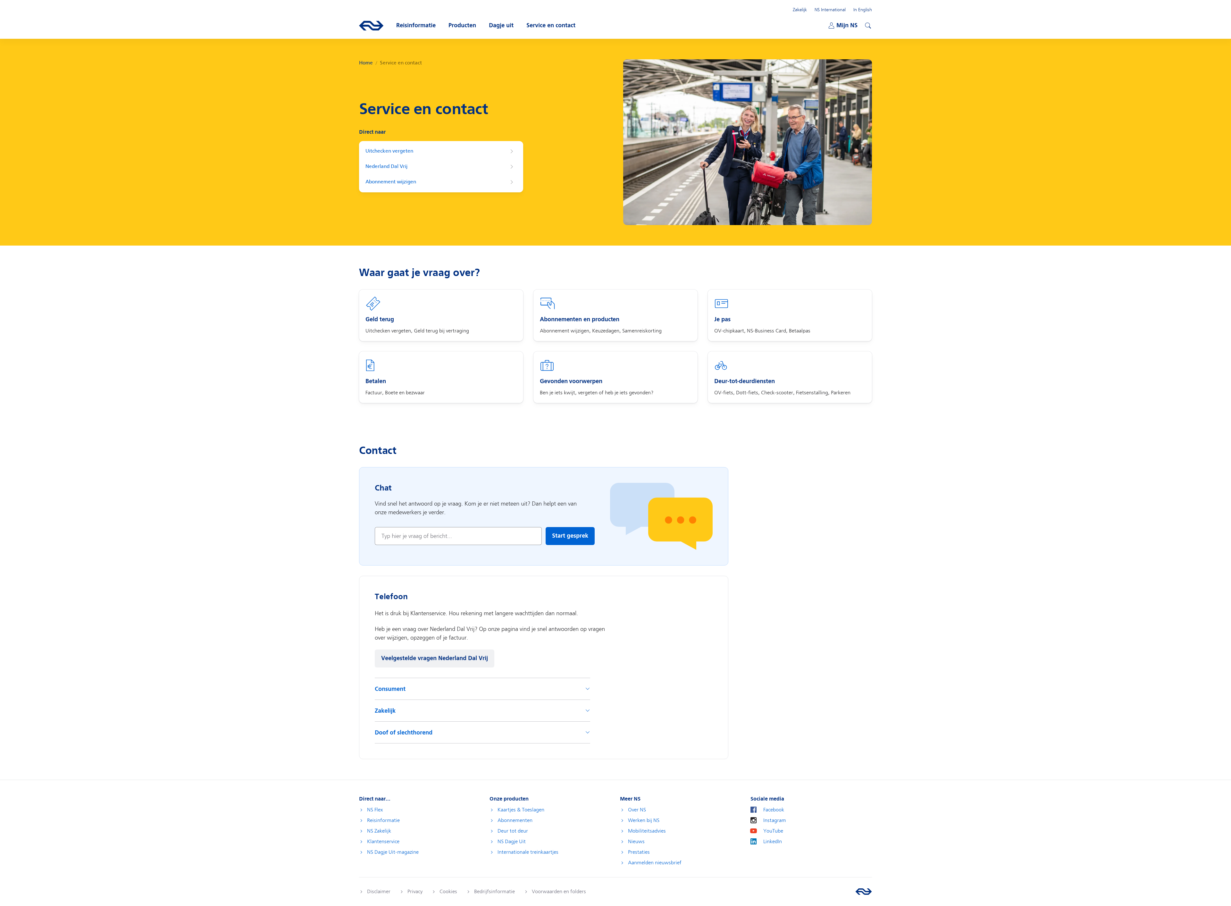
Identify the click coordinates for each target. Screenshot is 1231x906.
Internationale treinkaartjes (528, 852)
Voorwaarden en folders (559, 891)
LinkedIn (772, 841)
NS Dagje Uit (512, 841)
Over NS (637, 810)
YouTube (773, 831)
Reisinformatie (383, 820)
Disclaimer (378, 891)
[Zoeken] (867, 24)
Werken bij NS (643, 820)
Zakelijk (800, 9)
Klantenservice (383, 841)
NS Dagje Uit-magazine (393, 852)
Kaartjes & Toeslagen (521, 810)
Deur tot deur (513, 831)
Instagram (774, 820)
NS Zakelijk (379, 831)
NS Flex (375, 810)
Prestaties (639, 852)
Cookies (448, 891)
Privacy (415, 891)
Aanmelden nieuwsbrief (655, 863)
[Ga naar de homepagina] (863, 891)
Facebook (773, 810)
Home (366, 63)
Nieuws (636, 841)
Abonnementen (515, 820)
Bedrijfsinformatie (494, 891)
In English (862, 9)
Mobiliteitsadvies (647, 831)
